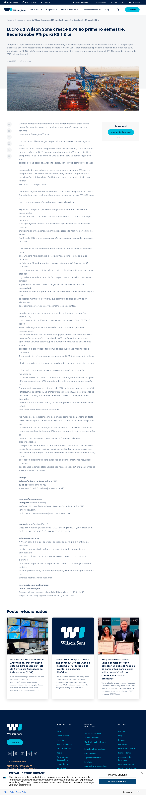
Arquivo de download (120, 132)
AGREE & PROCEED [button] (117, 782)
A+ (49, 2)
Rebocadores (90, 753)
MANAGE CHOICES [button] (117, 775)
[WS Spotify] (35, 753)
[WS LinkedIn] (9, 753)
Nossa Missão (63, 736)
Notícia (121, 731)
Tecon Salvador (91, 738)
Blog (107, 10)
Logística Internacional (95, 749)
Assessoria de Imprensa (124, 758)
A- (42, 2)
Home (9, 20)
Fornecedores (100, 2)
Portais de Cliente (126, 748)
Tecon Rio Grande (92, 733)
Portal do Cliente (82, 2)
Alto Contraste (31, 2)
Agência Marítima (92, 758)
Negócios (50, 10)
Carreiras (122, 744)
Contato (132, 10)
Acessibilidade (12, 2)
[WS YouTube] (22, 753)
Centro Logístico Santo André (95, 743)
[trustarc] (138, 792)
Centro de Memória (127, 764)
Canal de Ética (63, 764)
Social (59, 753)
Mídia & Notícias (68, 10)
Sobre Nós (34, 10)
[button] (141, 773)
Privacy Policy (9, 792)
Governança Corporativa (62, 758)
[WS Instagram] (15, 753)
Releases (19, 20)
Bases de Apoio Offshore (95, 766)
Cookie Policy (21, 792)
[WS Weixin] (29, 753)
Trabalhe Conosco (117, 2)
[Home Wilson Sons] (15, 10)
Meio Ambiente (64, 748)
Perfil (59, 731)
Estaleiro (88, 762)
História (60, 740)
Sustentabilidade (90, 10)
